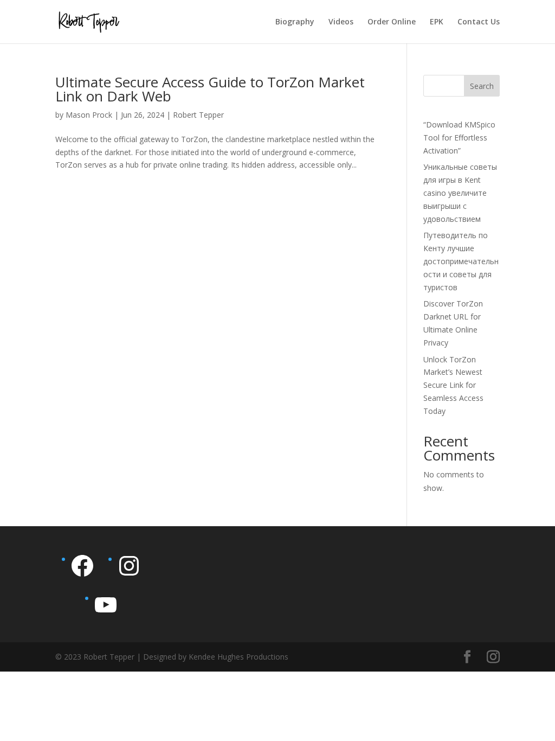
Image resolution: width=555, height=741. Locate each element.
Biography (294, 22)
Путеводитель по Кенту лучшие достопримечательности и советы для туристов (461, 261)
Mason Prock (89, 115)
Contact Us (478, 22)
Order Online (391, 22)
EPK (436, 22)
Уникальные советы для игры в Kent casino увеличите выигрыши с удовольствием (460, 192)
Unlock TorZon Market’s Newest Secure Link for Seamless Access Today (453, 385)
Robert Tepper (198, 115)
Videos (340, 22)
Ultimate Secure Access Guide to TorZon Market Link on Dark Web (210, 89)
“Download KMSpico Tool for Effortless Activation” (459, 137)
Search (482, 86)
